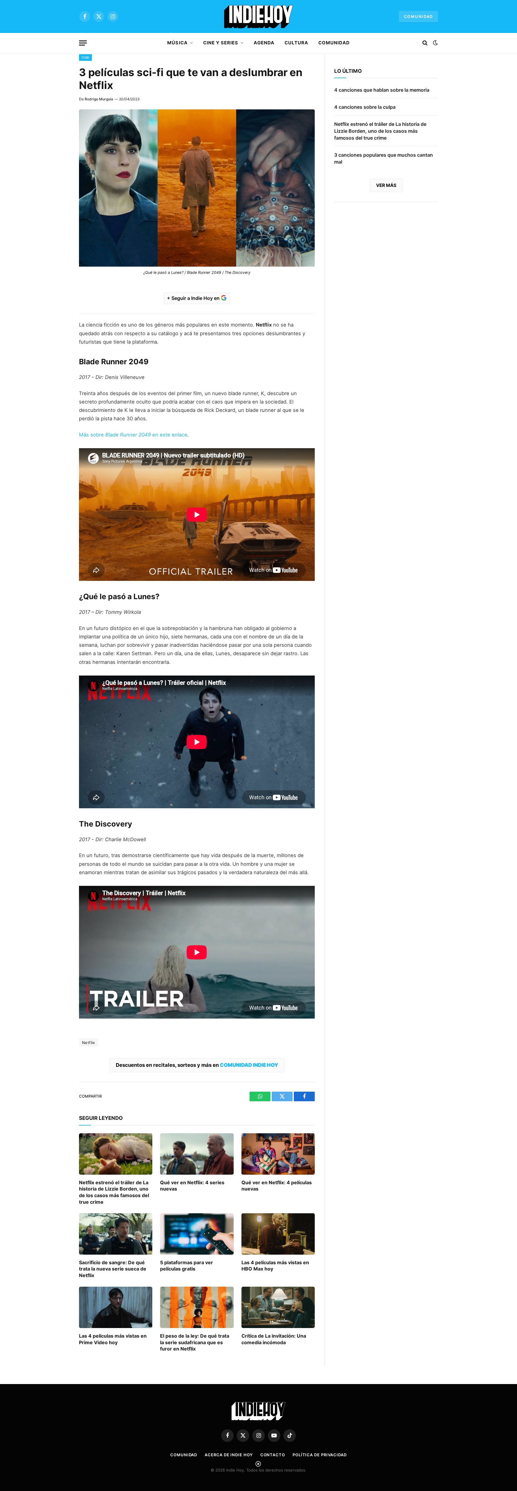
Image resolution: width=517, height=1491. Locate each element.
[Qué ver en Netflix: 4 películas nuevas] (278, 1154)
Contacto (272, 1454)
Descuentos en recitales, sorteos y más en (197, 1065)
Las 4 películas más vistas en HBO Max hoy (275, 1265)
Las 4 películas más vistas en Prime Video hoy (113, 1339)
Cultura (296, 43)
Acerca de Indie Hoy (229, 1454)
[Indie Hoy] (258, 16)
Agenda (264, 43)
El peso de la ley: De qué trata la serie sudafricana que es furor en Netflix (194, 1342)
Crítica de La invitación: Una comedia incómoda (273, 1339)
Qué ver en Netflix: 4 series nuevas (192, 1185)
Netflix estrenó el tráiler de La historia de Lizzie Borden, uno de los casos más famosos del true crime (114, 1192)
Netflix (88, 1042)
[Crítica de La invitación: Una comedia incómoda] (278, 1307)
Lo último (348, 71)
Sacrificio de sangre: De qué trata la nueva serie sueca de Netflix (112, 1269)
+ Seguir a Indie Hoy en (194, 298)
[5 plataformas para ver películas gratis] (196, 1234)
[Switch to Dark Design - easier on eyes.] (434, 43)
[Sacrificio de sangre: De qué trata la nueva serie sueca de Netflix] (115, 1234)
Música (177, 43)
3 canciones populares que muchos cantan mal (383, 158)
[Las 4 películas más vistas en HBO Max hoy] (278, 1234)
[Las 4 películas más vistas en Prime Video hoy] (115, 1307)
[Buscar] (425, 43)
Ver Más (386, 185)
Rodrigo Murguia (99, 99)
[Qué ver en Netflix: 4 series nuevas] (196, 1154)
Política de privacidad (320, 1454)
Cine (85, 57)
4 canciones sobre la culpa (365, 107)
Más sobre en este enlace (133, 435)
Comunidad (418, 16)
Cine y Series (220, 43)
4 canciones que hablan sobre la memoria (381, 90)
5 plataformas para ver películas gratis (186, 1265)
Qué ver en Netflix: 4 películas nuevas (276, 1185)
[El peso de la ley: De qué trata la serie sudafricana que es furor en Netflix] (196, 1307)
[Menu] (83, 43)
